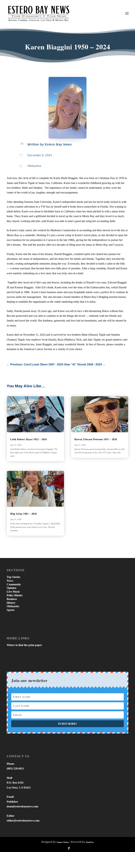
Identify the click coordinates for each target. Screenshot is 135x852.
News (10, 580)
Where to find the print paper (24, 645)
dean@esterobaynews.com (22, 806)
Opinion (11, 587)
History (11, 602)
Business (12, 599)
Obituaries (34, 165)
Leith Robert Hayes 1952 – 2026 (28, 439)
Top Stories (13, 576)
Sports (10, 609)
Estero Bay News (58, 144)
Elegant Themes (63, 842)
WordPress (90, 842)
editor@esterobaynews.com (23, 820)
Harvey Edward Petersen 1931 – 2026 (95, 439)
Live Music (13, 591)
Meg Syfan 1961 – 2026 (23, 514)
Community (14, 584)
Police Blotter (15, 595)
